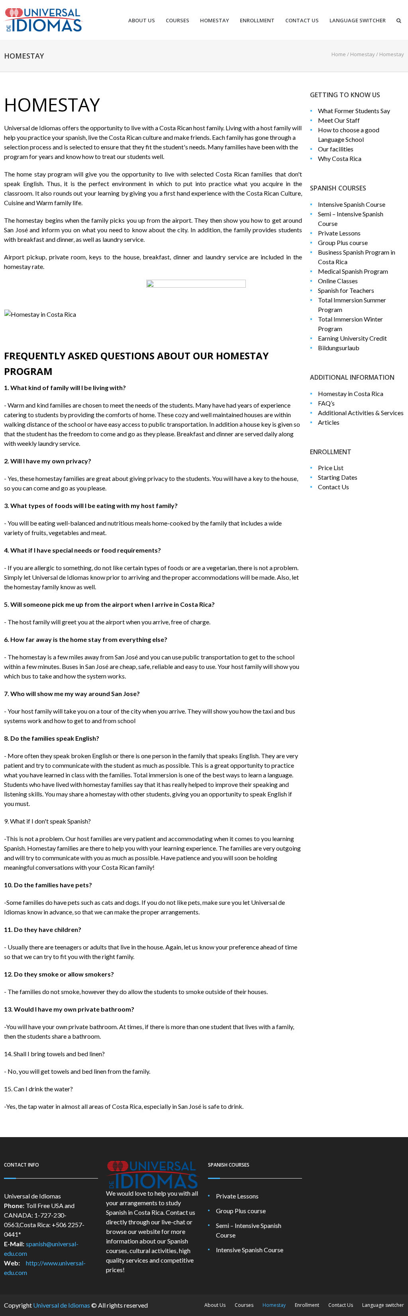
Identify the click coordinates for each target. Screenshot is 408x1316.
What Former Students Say (354, 110)
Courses (177, 21)
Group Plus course (343, 242)
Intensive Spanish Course (351, 204)
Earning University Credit (352, 338)
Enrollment (257, 21)
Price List (330, 467)
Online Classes (338, 280)
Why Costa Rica (339, 158)
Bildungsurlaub (338, 347)
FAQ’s (326, 403)
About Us (141, 21)
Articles (328, 422)
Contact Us (302, 21)
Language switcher (358, 21)
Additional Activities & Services (361, 412)
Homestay (214, 21)
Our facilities (335, 149)
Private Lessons (339, 233)
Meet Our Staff (339, 120)
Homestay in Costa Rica (350, 393)
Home (339, 54)
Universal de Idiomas (61, 1305)
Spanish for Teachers (346, 290)
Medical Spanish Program (353, 271)
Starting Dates (337, 477)
